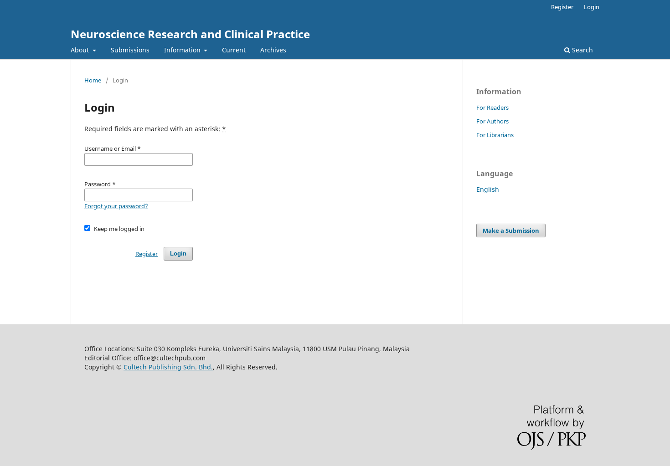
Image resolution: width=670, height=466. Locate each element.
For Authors (492, 121)
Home (92, 80)
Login (591, 7)
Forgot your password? (116, 206)
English (487, 189)
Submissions (130, 50)
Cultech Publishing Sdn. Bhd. (168, 367)
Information (183, 50)
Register (562, 7)
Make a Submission (511, 230)
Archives (273, 50)
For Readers (492, 107)
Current (234, 50)
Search (581, 50)
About (81, 50)
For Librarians (495, 135)
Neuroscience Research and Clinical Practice (190, 33)
